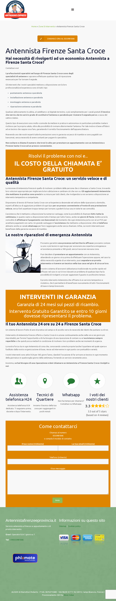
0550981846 (58, 436)
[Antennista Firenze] (15, 9)
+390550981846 (16, 540)
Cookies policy (74, 526)
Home (34, 26)
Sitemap (62, 526)
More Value (69, 595)
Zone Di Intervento (47, 26)
